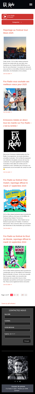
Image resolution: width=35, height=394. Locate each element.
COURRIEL (7, 321)
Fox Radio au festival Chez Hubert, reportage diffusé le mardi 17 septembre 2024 (15, 183)
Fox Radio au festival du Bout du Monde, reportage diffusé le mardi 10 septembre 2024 (17, 239)
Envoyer (26, 341)
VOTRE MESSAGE (9, 327)
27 (22, 295)
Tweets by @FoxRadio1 (8, 303)
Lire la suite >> (7, 73)
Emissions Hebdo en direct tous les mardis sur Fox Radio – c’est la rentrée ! (17, 123)
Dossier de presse (18, 386)
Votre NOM (7, 314)
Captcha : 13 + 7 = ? (9, 334)
